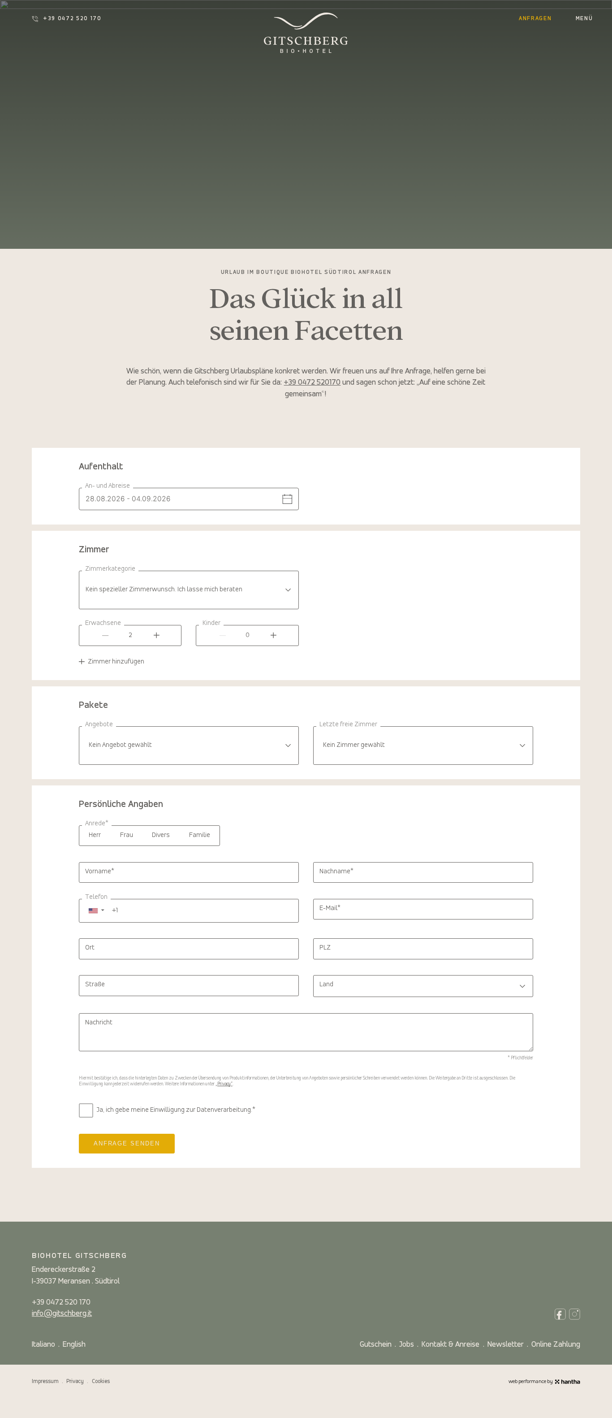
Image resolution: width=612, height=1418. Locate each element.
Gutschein (376, 1345)
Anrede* (96, 823)
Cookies (101, 1381)
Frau (126, 835)
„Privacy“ (224, 1084)
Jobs (406, 1345)
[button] (96, 910)
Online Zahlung (555, 1345)
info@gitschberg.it (62, 1314)
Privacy (75, 1381)
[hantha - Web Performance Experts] (567, 1381)
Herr (95, 835)
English (74, 1345)
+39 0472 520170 (312, 382)
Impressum (45, 1381)
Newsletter (505, 1345)
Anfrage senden (127, 1143)
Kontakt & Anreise (450, 1345)
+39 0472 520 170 (72, 19)
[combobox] (189, 590)
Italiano (43, 1345)
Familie (199, 835)
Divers (161, 835)
